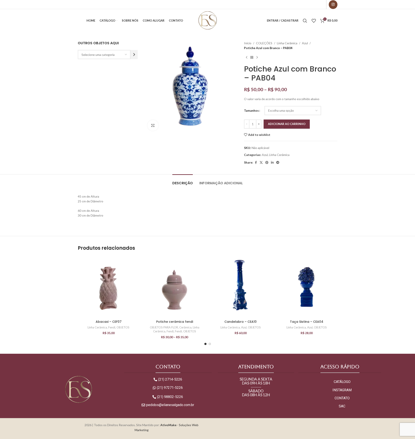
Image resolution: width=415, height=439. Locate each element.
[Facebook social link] (255, 163)
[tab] (182, 181)
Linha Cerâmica (287, 43)
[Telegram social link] (278, 163)
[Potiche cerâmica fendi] (174, 287)
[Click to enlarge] (152, 125)
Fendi (111, 327)
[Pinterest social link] (267, 163)
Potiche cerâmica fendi (174, 321)
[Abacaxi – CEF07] (108, 287)
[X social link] (261, 163)
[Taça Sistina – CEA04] (306, 287)
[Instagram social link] (333, 4)
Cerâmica (185, 327)
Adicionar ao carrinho (286, 124)
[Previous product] (246, 57)
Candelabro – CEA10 (240, 321)
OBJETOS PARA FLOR (164, 327)
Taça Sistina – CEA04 (306, 321)
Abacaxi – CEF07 (109, 321)
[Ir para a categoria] (134, 54)
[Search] (305, 20)
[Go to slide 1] (205, 344)
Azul (305, 43)
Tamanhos (251, 110)
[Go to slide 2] (210, 344)
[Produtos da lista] (313, 20)
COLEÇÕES (264, 43)
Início (247, 43)
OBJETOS (123, 327)
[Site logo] (207, 20)
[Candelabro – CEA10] (240, 287)
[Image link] (78, 389)
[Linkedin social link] (272, 163)
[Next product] (257, 57)
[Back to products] (251, 57)
